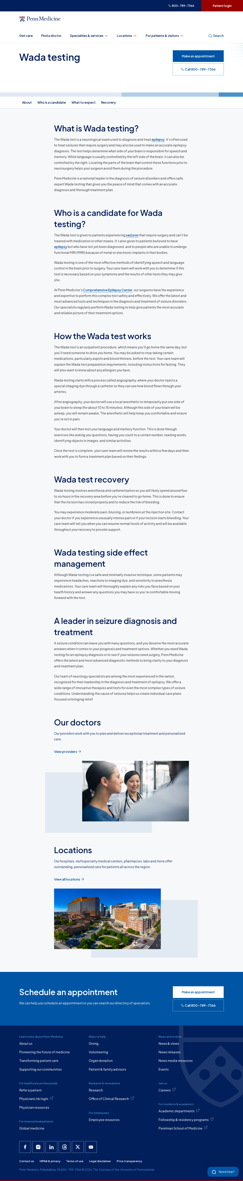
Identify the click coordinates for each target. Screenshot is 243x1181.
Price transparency (129, 1161)
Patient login (222, 6)
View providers (65, 751)
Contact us (26, 1161)
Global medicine (31, 1128)
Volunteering (98, 1052)
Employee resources (104, 1120)
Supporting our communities (40, 1069)
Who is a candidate (51, 102)
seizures (132, 235)
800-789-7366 (183, 5)
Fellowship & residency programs (184, 1120)
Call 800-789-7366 (200, 69)
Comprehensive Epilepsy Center (107, 290)
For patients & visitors (162, 35)
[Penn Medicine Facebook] (25, 1147)
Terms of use (74, 1161)
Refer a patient (30, 1090)
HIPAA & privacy (50, 1161)
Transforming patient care (38, 1060)
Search (218, 35)
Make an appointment (198, 56)
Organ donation (101, 1060)
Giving (94, 1043)
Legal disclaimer (100, 1161)
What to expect (84, 102)
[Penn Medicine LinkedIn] (51, 1147)
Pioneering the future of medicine (44, 1052)
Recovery (108, 102)
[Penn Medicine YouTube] (91, 1147)
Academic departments (176, 1111)
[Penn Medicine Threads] (64, 1147)
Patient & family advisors (107, 1069)
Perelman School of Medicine (180, 1128)
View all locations (67, 879)
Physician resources (34, 1107)
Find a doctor (51, 35)
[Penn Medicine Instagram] (38, 1147)
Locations (124, 35)
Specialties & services (86, 35)
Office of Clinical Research (109, 1099)
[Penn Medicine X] (77, 1147)
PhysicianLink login (33, 1099)
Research (96, 1090)
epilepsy (158, 139)
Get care (26, 35)
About (27, 102)
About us (25, 1043)
